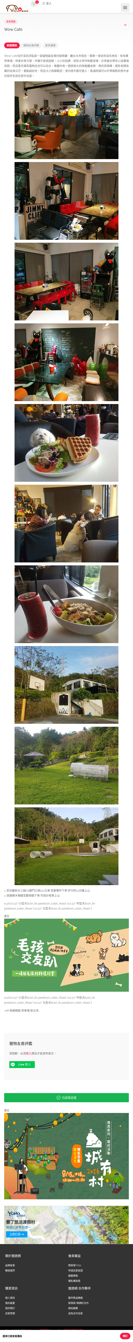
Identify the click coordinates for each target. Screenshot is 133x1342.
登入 (48, 3)
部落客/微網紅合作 (78, 1303)
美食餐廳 (10, 21)
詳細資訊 (12, 45)
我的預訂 (10, 1308)
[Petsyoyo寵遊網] (17, 8)
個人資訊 (10, 1297)
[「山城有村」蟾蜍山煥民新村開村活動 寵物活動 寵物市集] (66, 1156)
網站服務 (73, 1308)
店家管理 (10, 1313)
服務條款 (73, 1275)
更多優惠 (50, 45)
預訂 (125, 1336)
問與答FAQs (74, 1265)
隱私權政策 (74, 1280)
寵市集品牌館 (75, 1297)
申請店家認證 (75, 1270)
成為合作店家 (75, 1313)
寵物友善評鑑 (31, 45)
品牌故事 (10, 1265)
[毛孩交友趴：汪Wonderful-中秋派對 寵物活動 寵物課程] (66, 954)
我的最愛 (10, 1303)
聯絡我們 (10, 1270)
